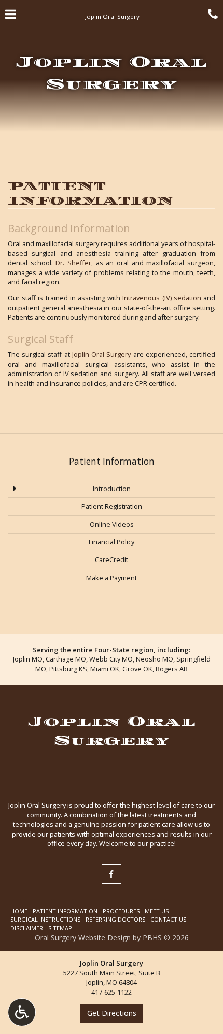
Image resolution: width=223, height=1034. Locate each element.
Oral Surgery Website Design (83, 937)
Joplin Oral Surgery (101, 354)
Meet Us (157, 911)
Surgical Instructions (45, 919)
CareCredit (111, 559)
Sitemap (60, 928)
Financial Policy (111, 542)
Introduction (112, 488)
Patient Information (112, 461)
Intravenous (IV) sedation (161, 298)
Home (18, 911)
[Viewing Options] (22, 1012)
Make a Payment (111, 577)
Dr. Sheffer (73, 262)
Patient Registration (111, 506)
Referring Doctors (115, 919)
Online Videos (112, 524)
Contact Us (168, 919)
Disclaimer (26, 928)
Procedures (121, 911)
